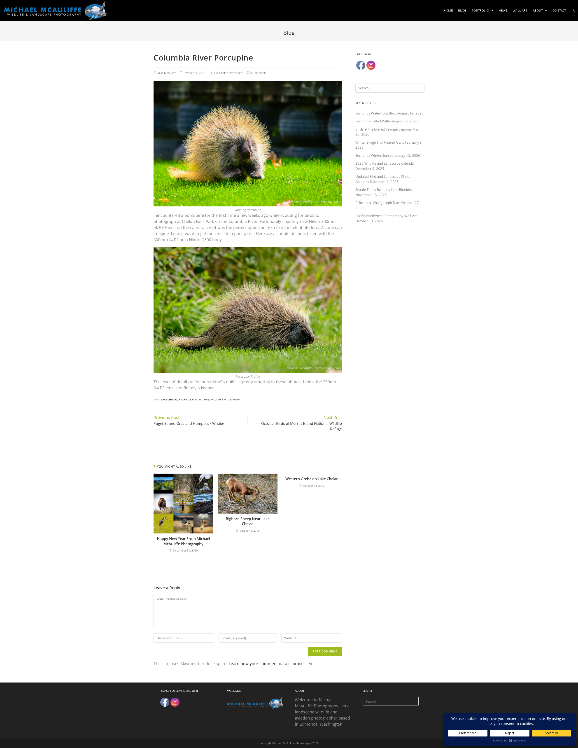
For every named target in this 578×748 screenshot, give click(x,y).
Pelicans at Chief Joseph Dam (377, 202)
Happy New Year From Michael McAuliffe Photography (183, 541)
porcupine (202, 399)
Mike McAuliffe (166, 73)
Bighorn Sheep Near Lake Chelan (248, 521)
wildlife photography (225, 399)
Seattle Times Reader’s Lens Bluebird (383, 189)
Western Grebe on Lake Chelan (311, 478)
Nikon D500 (186, 399)
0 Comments (258, 73)
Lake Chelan (220, 73)
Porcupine (236, 73)
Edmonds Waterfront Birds (376, 113)
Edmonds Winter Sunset (374, 155)
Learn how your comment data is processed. (271, 663)
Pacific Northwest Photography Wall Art (386, 215)
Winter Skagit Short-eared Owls (379, 142)
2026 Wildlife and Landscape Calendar (385, 163)
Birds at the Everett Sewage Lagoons (383, 129)
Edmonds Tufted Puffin (373, 121)
